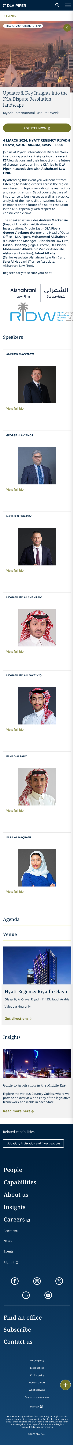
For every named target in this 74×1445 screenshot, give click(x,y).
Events (11, 16)
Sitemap (34, 1406)
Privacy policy (37, 1360)
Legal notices (37, 1367)
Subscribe (17, 1329)
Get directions (16, 1018)
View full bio (15, 408)
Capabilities (20, 1182)
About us (16, 1194)
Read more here (17, 1111)
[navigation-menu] (68, 5)
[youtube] (48, 1295)
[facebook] (15, 1281)
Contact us (18, 1341)
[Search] (57, 5)
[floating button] (65, 1385)
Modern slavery (37, 1382)
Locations (10, 1231)
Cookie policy (37, 1375)
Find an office (23, 1317)
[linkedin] (26, 1295)
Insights (14, 1207)
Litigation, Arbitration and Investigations (33, 1143)
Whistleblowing (37, 1389)
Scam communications (37, 1397)
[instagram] (37, 1281)
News (8, 1241)
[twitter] (59, 1281)
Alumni (9, 1262)
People (13, 1170)
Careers (14, 1219)
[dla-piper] (14, 5)
